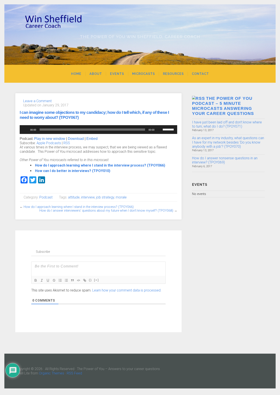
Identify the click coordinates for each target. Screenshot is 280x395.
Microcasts (143, 73)
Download (76, 138)
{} (90, 280)
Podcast (45, 197)
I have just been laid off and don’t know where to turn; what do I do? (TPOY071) (227, 124)
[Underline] (48, 280)
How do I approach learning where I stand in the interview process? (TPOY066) (100, 165)
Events (117, 73)
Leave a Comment (37, 101)
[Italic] (42, 280)
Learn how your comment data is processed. (126, 290)
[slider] (169, 129)
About (95, 73)
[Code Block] (78, 280)
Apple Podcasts (49, 143)
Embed (92, 138)
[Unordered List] (66, 280)
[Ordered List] (60, 280)
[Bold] (36, 280)
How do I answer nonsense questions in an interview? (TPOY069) (224, 160)
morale (121, 197)
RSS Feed (74, 373)
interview (87, 197)
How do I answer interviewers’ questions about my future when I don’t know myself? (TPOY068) (106, 210)
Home (76, 73)
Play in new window (49, 138)
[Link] (85, 280)
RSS (66, 143)
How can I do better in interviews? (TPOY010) (72, 171)
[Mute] (159, 129)
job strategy (105, 197)
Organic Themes (51, 373)
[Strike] (54, 280)
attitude (74, 197)
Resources (173, 73)
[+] (96, 280)
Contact (200, 73)
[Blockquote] (72, 280)
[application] (98, 129)
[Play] (25, 129)
